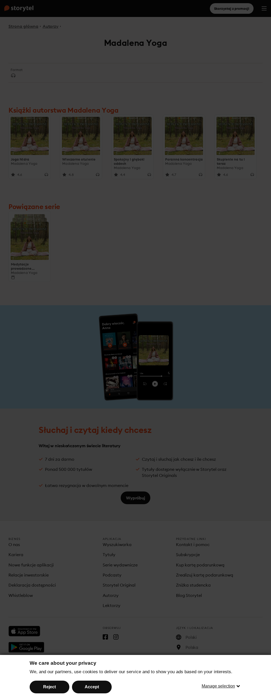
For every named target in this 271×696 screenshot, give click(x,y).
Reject (49, 687)
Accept (92, 687)
